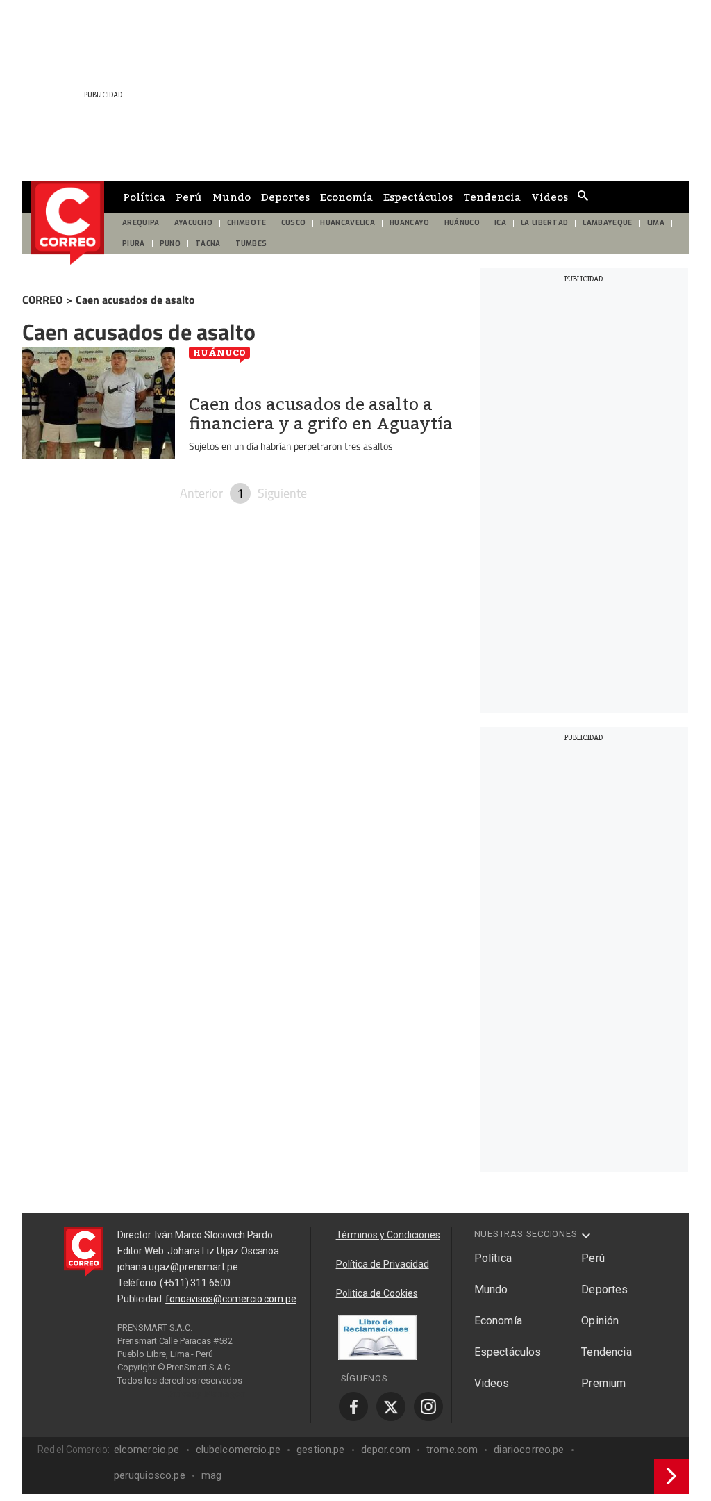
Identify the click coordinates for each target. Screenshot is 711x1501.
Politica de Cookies (377, 1293)
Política (144, 196)
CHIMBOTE (247, 222)
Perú (189, 196)
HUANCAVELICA (347, 222)
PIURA (133, 243)
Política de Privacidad (382, 1264)
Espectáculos (418, 196)
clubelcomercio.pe (238, 1449)
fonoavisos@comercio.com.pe (230, 1298)
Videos (549, 196)
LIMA (655, 222)
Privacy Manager (207, 1393)
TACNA (208, 243)
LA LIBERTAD (545, 222)
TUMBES (251, 243)
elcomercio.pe (147, 1449)
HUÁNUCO (462, 222)
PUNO (170, 243)
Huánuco (219, 352)
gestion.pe (320, 1449)
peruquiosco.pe (149, 1475)
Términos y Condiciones (388, 1234)
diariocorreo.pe (529, 1449)
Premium (603, 1383)
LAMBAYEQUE (607, 222)
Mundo (231, 196)
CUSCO (293, 222)
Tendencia (492, 196)
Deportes (285, 196)
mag (211, 1475)
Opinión (600, 1320)
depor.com (385, 1449)
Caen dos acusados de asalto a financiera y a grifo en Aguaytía (321, 414)
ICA (500, 222)
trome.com (452, 1449)
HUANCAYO (410, 222)
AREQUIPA (141, 222)
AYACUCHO (193, 222)
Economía (346, 196)
